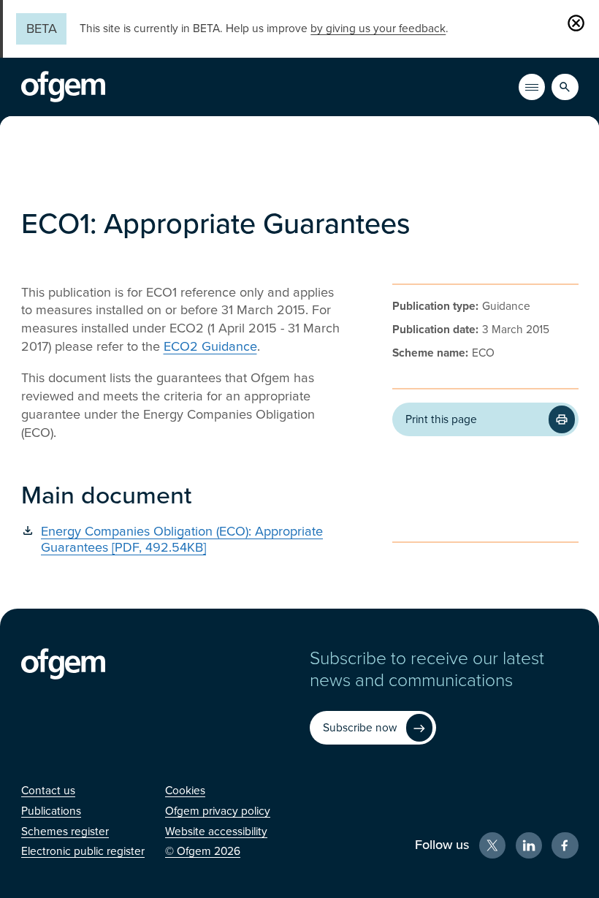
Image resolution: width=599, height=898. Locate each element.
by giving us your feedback (378, 28)
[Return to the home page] (63, 87)
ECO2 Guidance (210, 346)
